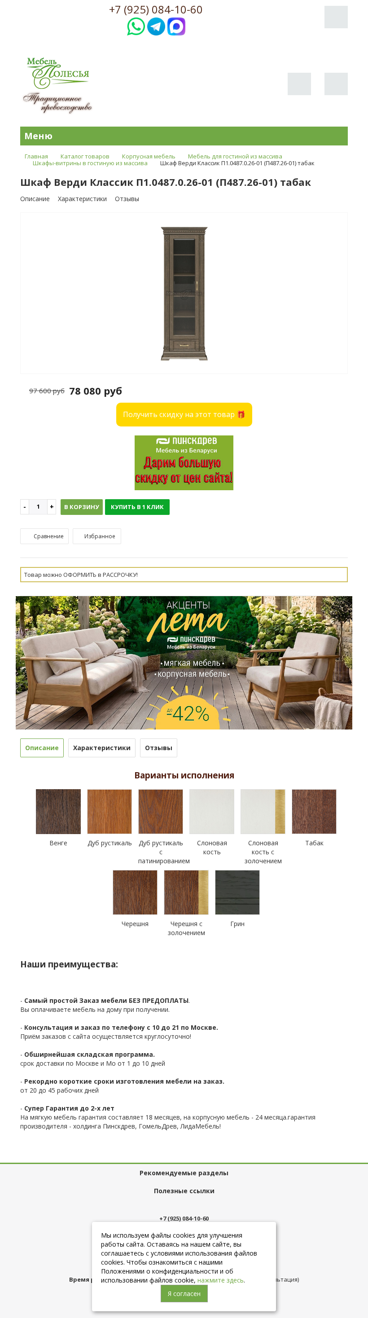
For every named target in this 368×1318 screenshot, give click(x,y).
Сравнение (48, 536)
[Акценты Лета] (184, 662)
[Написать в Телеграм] (156, 25)
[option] (184, 293)
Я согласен (184, 1293)
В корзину (81, 507)
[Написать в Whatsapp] (136, 25)
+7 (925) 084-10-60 (156, 9)
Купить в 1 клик (137, 507)
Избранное (99, 536)
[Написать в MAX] (176, 25)
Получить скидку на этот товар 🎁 (184, 414)
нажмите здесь (220, 1280)
